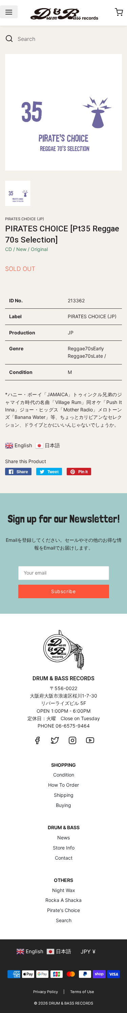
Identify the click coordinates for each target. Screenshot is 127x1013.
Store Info (64, 848)
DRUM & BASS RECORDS (71, 1003)
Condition (63, 775)
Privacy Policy (45, 991)
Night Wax (63, 890)
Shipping (63, 795)
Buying (63, 805)
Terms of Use (82, 991)
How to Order (63, 785)
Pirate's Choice (63, 910)
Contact (63, 858)
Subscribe (63, 591)
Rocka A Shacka (63, 900)
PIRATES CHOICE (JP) (24, 219)
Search (63, 920)
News (63, 837)
